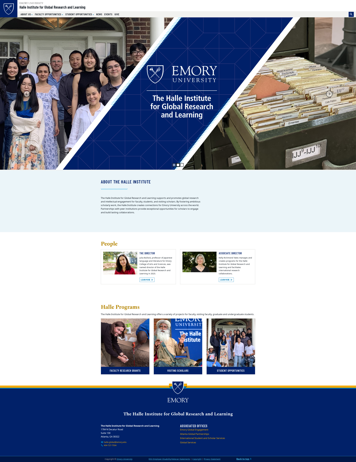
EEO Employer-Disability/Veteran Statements (169, 459)
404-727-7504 (109, 445)
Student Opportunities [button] (79, 14)
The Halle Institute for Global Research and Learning (178, 414)
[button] (26, 93)
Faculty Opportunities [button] (48, 14)
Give (117, 14)
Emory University (124, 459)
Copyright (197, 459)
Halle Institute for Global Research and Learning (52, 7)
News (99, 14)
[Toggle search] (351, 14)
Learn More (146, 280)
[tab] (174, 165)
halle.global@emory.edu (115, 442)
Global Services (188, 442)
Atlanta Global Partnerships (194, 434)
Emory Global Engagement (194, 429)
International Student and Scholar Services (202, 438)
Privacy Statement (212, 459)
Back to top (243, 459)
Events (108, 14)
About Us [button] (26, 14)
